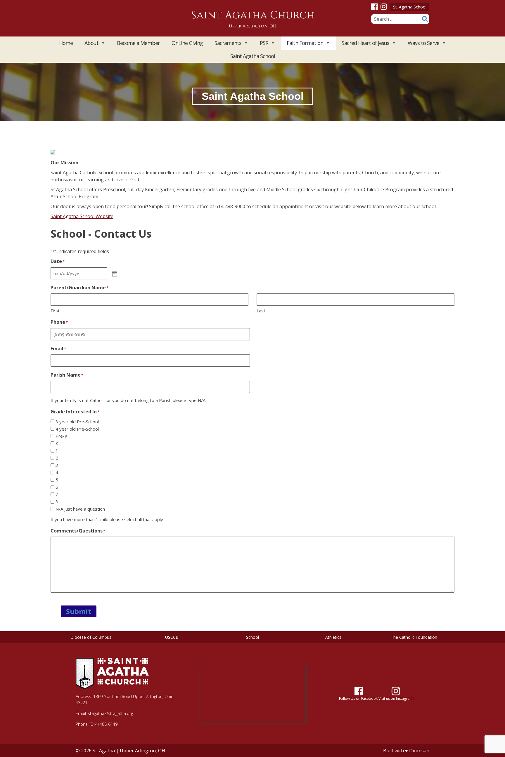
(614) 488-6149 (103, 724)
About (91, 42)
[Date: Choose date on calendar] (114, 273)
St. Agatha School (409, 7)
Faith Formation (305, 42)
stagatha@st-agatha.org (110, 713)
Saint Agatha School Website (82, 216)
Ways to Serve (423, 42)
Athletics (333, 637)
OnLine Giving (187, 42)
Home (66, 42)
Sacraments (228, 42)
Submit (78, 611)
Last (261, 311)
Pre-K (62, 436)
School (252, 637)
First (55, 311)
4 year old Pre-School (77, 429)
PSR (264, 42)
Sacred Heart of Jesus (365, 42)
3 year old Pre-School (77, 421)
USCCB (172, 637)
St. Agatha (104, 750)
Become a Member (138, 42)
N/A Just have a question (80, 509)
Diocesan (419, 750)
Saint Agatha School (252, 56)
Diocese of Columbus (90, 637)
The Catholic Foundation (414, 637)
